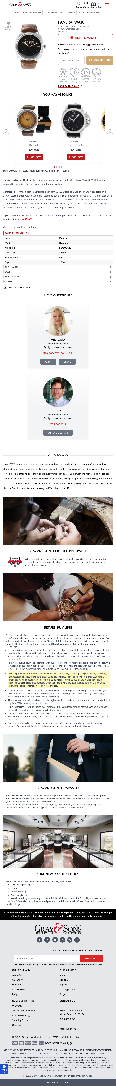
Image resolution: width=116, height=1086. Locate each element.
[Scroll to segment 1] (54, 167)
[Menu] (105, 4)
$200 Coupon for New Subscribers (77, 950)
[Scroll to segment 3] (59, 167)
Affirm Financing (21, 1015)
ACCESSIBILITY (38, 1036)
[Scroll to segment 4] (61, 167)
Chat (48, 361)
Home (16, 12)
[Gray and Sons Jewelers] (20, 5)
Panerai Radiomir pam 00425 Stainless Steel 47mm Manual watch (91, 12)
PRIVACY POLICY (20, 1036)
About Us (17, 975)
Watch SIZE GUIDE (19, 287)
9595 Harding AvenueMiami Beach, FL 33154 (72, 1012)
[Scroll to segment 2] (56, 167)
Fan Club (16, 984)
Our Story (17, 979)
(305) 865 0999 (68, 1019)
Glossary (16, 1025)
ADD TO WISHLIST (88, 38)
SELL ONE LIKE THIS (100, 60)
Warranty (17, 1005)
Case (7, 271)
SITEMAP (53, 1036)
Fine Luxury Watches (31, 12)
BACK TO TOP (60, 1082)
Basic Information (16, 233)
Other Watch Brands (54, 12)
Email (67, 361)
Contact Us (67, 1001)
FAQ (14, 994)
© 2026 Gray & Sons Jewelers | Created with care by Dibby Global (58, 1075)
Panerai (71, 12)
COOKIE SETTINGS (70, 1036)
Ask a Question (58, 432)
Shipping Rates (20, 1020)
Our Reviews (19, 989)
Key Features (12, 267)
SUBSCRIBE (91, 958)
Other (8, 281)
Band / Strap (12, 276)
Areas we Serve (68, 1028)
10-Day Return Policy (23, 1010)
